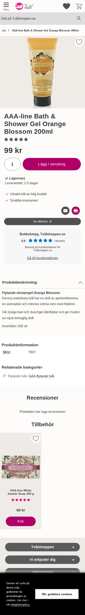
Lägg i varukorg (51, 164)
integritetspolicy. (20, 604)
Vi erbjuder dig (42, 560)
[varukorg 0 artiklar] (79, 6)
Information (42, 572)
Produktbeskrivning (19, 282)
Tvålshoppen (42, 547)
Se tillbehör (40, 221)
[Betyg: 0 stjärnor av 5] (42, 139)
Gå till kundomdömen (42, 258)
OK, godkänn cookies (57, 594)
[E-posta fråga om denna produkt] (65, 211)
